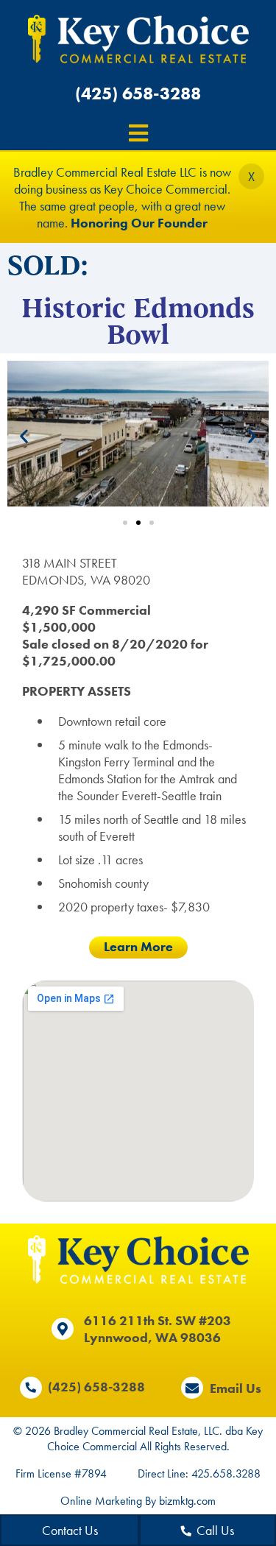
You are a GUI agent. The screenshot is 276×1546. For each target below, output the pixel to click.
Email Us (235, 1388)
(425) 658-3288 (138, 93)
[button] (24, 435)
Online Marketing (101, 1500)
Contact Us (70, 1530)
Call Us (215, 1530)
